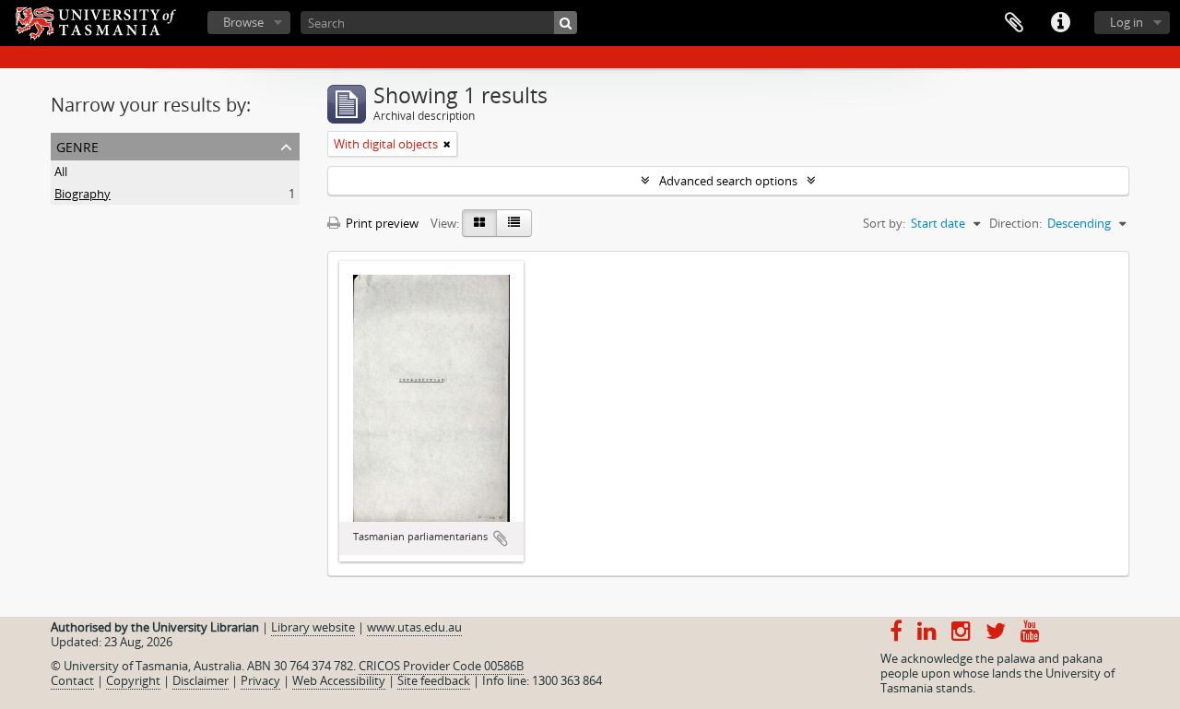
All (60, 171)
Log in (1126, 22)
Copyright (133, 680)
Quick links (1060, 23)
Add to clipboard (500, 538)
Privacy (260, 680)
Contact (72, 680)
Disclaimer (200, 680)
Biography (82, 193)
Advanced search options (728, 180)
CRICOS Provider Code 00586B (441, 665)
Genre (77, 145)
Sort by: (884, 223)
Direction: (1015, 223)
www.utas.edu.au (414, 627)
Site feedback (433, 680)
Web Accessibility (338, 680)
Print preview (381, 223)
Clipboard (1014, 23)
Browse (243, 22)
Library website (313, 627)
